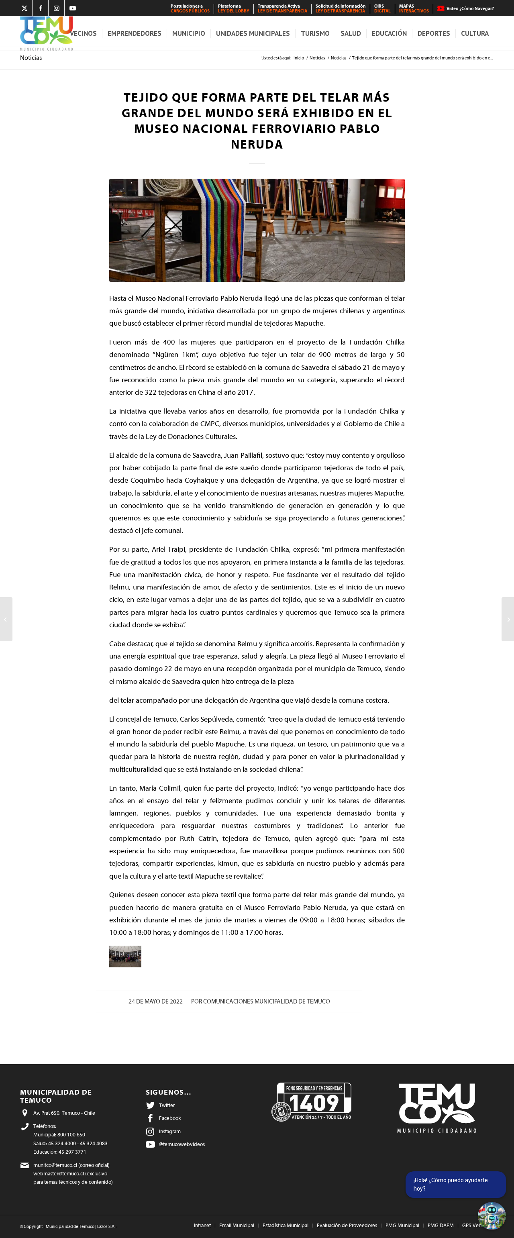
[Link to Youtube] (73, 8)
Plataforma (233, 9)
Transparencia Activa (282, 9)
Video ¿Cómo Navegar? (470, 8)
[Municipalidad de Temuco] (46, 33)
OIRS (382, 9)
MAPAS (414, 9)
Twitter (167, 1105)
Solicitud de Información (341, 9)
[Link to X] (24, 8)
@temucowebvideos (182, 1144)
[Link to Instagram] (56, 8)
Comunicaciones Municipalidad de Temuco (266, 1001)
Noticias (31, 57)
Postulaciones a (190, 9)
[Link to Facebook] (40, 8)
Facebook (170, 1118)
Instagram (170, 1131)
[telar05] (257, 230)
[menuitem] (190, 9)
